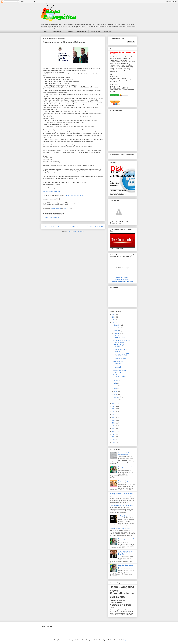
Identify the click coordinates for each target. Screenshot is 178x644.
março (116, 394)
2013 (114, 423)
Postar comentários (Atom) (76, 231)
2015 (114, 417)
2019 (114, 406)
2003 (114, 442)
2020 (114, 403)
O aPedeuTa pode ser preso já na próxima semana (125, 552)
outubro (116, 330)
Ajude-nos (69, 31)
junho (116, 386)
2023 (114, 317)
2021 (114, 322)
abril (115, 391)
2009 (114, 434)
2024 (114, 314)
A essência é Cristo (119, 358)
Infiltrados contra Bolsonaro (118, 362)
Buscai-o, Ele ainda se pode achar (125, 566)
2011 (114, 428)
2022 (114, 320)
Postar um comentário (52, 217)
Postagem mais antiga (95, 226)
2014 (114, 420)
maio (115, 388)
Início (45, 31)
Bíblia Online (95, 31)
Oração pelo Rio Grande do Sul (120, 528)
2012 (114, 426)
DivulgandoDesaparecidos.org (122, 281)
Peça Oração (81, 31)
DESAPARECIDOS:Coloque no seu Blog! (122, 278)
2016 (114, 414)
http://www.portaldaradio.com (51, 191)
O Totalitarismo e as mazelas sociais (119, 336)
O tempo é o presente (125, 467)
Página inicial (73, 226)
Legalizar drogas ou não (126, 481)
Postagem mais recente (51, 226)
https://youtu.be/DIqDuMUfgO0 (75, 195)
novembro (117, 328)
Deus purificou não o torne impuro (120, 371)
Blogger (125, 640)
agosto (116, 380)
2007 (114, 440)
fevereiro (117, 397)
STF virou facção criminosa (119, 346)
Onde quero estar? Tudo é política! (121, 505)
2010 (114, 431)
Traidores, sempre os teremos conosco (120, 375)
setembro (117, 333)
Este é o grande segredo (126, 539)
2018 (114, 409)
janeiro (116, 400)
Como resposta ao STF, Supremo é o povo (121, 355)
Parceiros (107, 31)
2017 (114, 411)
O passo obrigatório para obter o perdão (126, 453)
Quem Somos (56, 31)
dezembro (117, 325)
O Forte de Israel (123, 516)
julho (115, 383)
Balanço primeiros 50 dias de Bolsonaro (121, 341)
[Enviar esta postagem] (71, 208)
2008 (114, 437)
